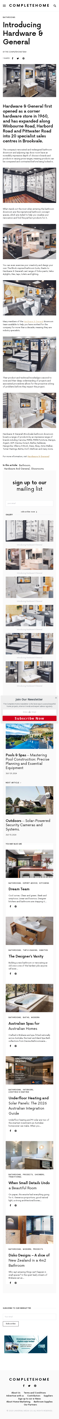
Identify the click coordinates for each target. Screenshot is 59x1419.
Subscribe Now (29, 718)
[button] (29, 699)
